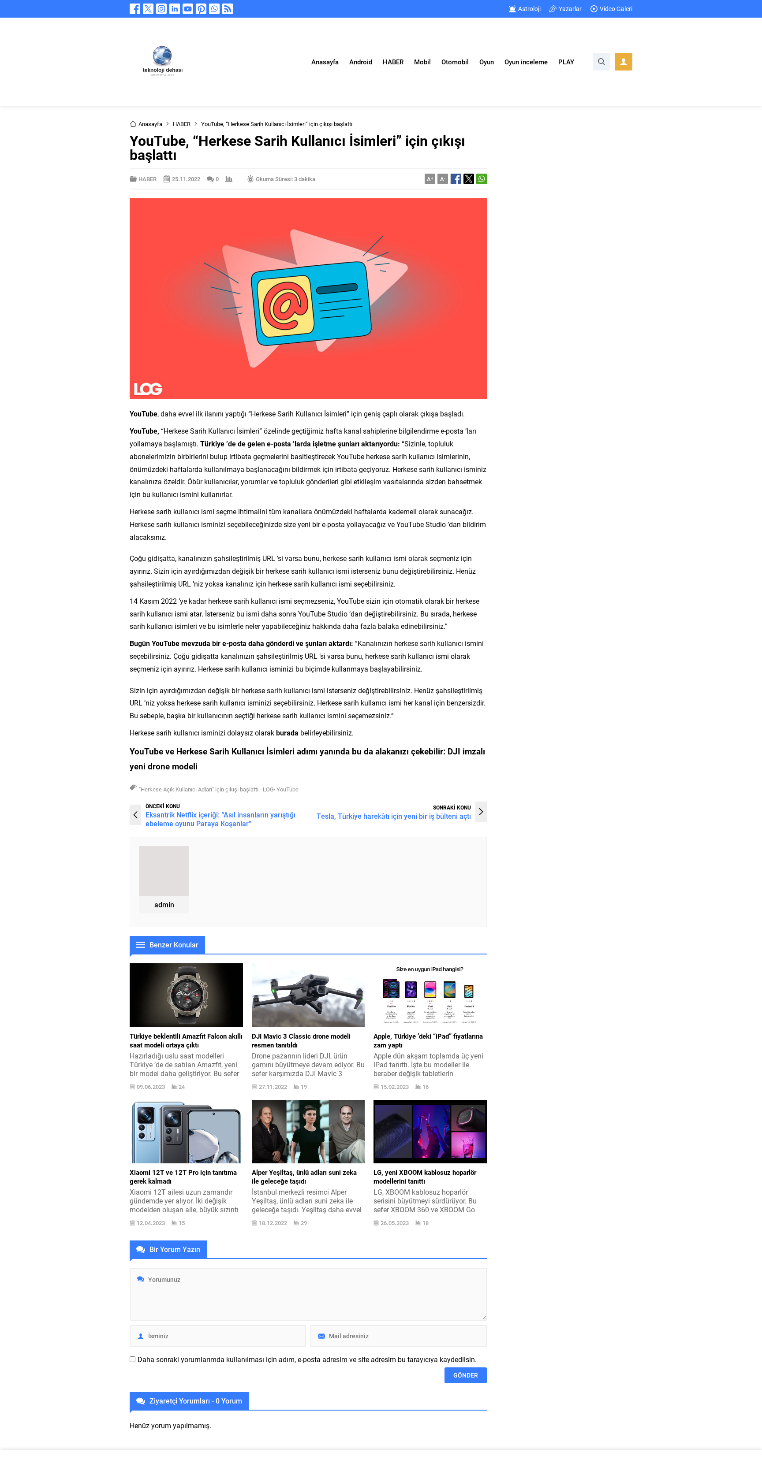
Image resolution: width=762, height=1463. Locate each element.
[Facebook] (135, 9)
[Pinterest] (201, 9)
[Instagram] (161, 9)
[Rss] (227, 9)
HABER (181, 124)
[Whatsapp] (214, 9)
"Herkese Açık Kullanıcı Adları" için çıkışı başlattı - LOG (206, 789)
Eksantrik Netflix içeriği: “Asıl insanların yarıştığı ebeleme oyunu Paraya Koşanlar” (220, 819)
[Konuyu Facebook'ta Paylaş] (456, 179)
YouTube (287, 789)
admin (164, 904)
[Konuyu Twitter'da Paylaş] (468, 179)
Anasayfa (150, 124)
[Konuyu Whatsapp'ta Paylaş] (481, 179)
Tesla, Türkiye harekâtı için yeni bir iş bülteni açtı (394, 816)
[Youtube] (188, 9)
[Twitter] (148, 9)
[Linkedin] (174, 9)
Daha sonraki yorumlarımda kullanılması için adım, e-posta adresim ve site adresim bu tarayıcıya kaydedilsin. (307, 1359)
